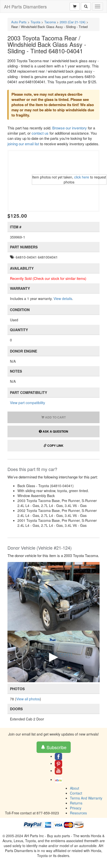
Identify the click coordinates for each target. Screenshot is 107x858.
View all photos (28, 698)
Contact (76, 793)
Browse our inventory (69, 127)
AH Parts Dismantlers (25, 6)
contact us (40, 133)
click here (81, 177)
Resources (78, 812)
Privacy (75, 807)
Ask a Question (55, 431)
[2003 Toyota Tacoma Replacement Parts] (53, 595)
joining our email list (23, 143)
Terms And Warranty (86, 798)
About (74, 788)
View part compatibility (27, 402)
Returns (76, 802)
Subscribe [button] (55, 747)
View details (63, 298)
